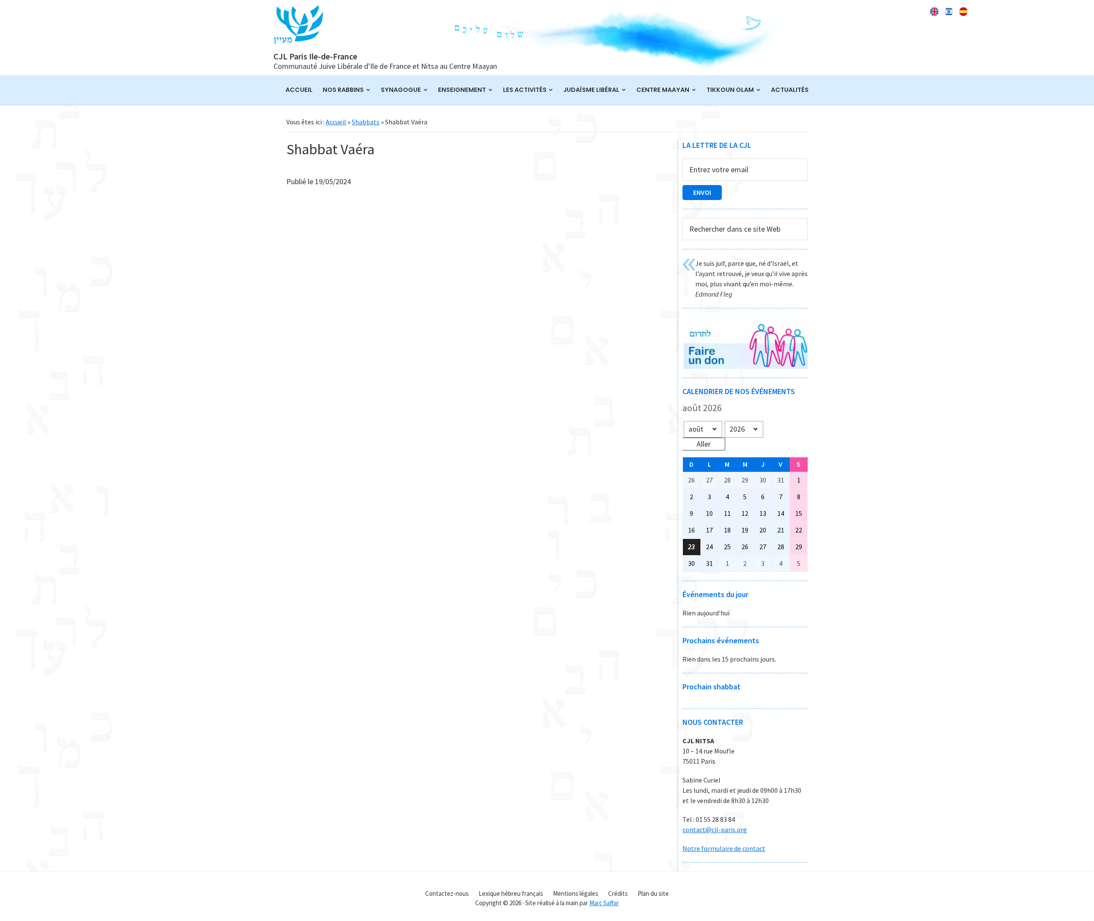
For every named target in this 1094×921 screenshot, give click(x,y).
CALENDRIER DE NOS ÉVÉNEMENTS (738, 391)
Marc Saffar (604, 903)
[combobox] (745, 229)
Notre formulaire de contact (723, 848)
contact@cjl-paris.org (714, 829)
